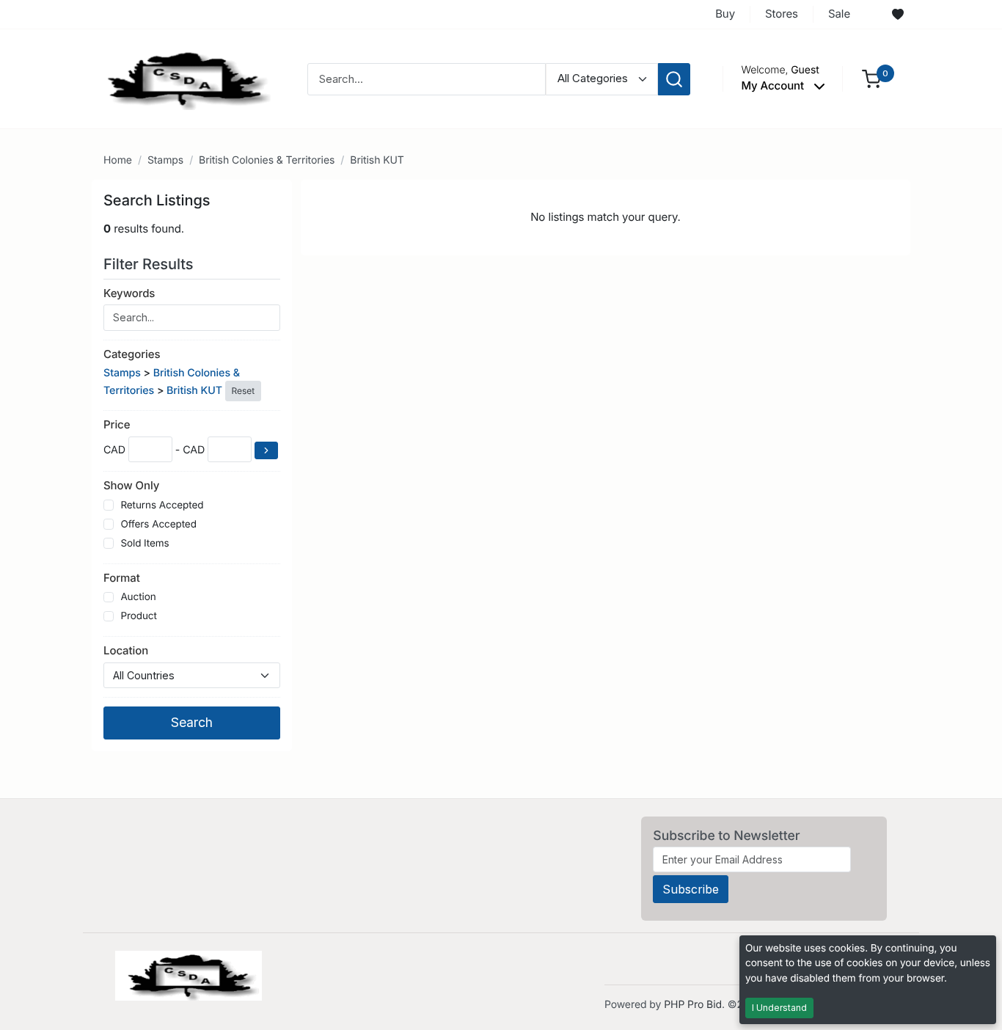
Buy (725, 14)
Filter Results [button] (150, 264)
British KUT (377, 160)
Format (121, 578)
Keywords (129, 293)
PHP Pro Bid (693, 1004)
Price (116, 424)
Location (125, 650)
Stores (781, 14)
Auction (138, 597)
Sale (839, 14)
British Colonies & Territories (266, 160)
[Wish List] (897, 15)
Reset (243, 390)
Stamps (165, 160)
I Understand (779, 1007)
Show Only (131, 485)
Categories (131, 354)
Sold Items (144, 543)
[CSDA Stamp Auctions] (183, 78)
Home (117, 160)
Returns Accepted (161, 505)
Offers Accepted (158, 524)
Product (138, 616)
